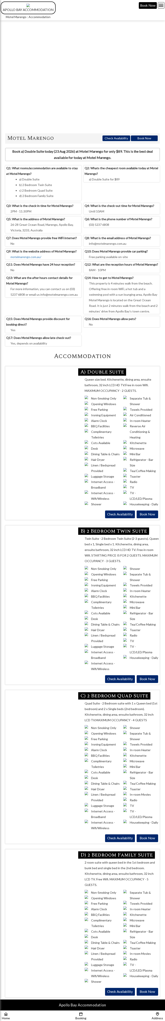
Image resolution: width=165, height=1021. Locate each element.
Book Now (148, 5)
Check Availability (116, 138)
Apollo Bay (68, 1005)
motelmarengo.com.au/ (26, 257)
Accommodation (92, 1005)
